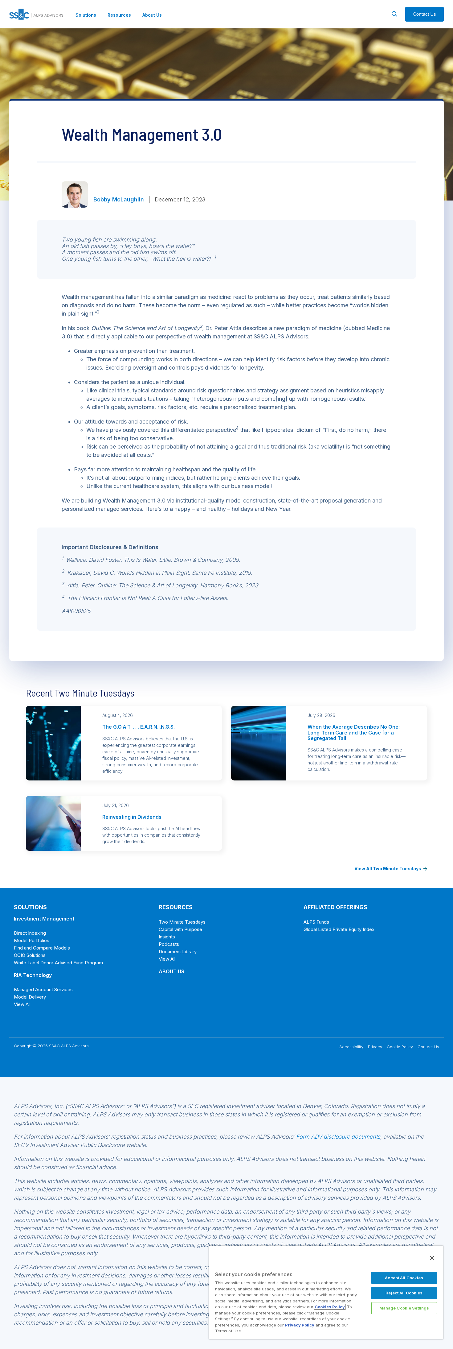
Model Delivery (30, 997)
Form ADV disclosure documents (338, 1136)
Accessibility (351, 1046)
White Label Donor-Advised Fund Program (58, 963)
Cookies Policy (330, 1306)
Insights (167, 937)
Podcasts (169, 944)
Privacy (375, 1046)
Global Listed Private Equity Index (339, 929)
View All (22, 1004)
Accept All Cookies (404, 1277)
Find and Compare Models (42, 948)
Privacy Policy (299, 1324)
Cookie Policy (400, 1046)
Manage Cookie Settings (404, 1308)
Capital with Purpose (180, 929)
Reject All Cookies (404, 1292)
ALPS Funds (316, 922)
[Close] (432, 1258)
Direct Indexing (30, 933)
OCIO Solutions (30, 955)
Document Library (178, 951)
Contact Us (428, 1046)
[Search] (394, 14)
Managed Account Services (43, 989)
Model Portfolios (31, 940)
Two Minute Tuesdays (182, 922)
